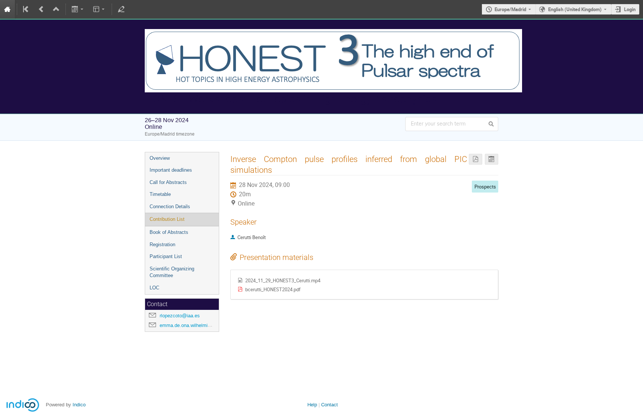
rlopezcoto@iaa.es (180, 315)
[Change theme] (99, 9)
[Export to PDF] (475, 159)
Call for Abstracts (168, 182)
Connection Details (170, 206)
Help (312, 404)
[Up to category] (56, 9)
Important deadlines (171, 170)
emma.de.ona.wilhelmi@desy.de (194, 325)
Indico (79, 404)
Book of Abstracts (169, 232)
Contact (329, 404)
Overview (160, 158)
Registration (162, 244)
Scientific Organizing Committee (172, 272)
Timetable (160, 194)
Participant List (166, 256)
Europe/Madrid (510, 9)
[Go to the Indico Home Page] (7, 9)
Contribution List (167, 219)
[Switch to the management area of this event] (121, 9)
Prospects (485, 186)
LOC (154, 287)
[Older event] (41, 9)
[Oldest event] (26, 9)
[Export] (78, 9)
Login (630, 9)
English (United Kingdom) (575, 9)
